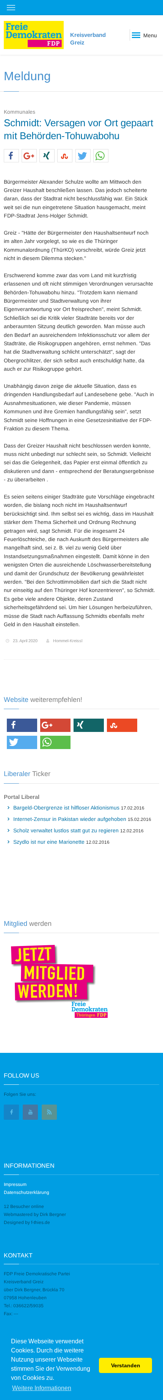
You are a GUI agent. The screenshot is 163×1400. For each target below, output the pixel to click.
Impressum (15, 1184)
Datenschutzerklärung (26, 1192)
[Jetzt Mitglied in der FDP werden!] (56, 980)
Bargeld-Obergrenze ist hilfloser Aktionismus (66, 808)
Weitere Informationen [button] (41, 1388)
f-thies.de (40, 1222)
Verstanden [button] (125, 1365)
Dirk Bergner (53, 1214)
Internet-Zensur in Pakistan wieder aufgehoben (69, 819)
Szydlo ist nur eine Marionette (49, 842)
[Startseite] (34, 35)
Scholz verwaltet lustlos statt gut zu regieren (66, 830)
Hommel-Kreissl (67, 640)
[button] (11, 156)
